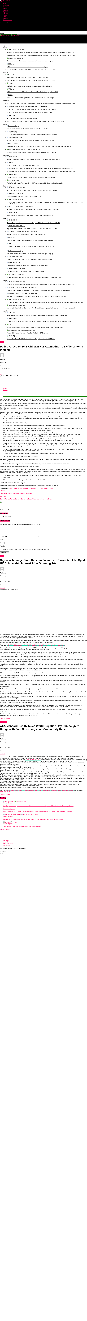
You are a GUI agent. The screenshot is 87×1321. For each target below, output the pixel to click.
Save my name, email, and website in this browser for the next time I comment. (25, 549)
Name (2, 540)
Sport (5, 15)
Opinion (5, 12)
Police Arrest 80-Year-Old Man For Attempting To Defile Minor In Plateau (31, 488)
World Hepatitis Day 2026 (33, 759)
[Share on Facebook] (45, 379)
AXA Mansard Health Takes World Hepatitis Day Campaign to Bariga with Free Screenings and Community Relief (40, 790)
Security (5, 13)
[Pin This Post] (45, 382)
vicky (1, 374)
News (5, 47)
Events (5, 7)
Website (2, 546)
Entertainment (7, 20)
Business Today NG (6, 791)
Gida (4, 4)
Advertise (6, 842)
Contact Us (6, 845)
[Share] (2, 851)
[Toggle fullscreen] (4, 851)
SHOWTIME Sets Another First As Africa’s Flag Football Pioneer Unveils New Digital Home (36, 645)
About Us (6, 840)
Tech (4, 16)
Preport (2, 588)
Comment (3, 537)
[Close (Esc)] (0, 851)
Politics (5, 10)
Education (6, 155)
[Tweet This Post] (45, 380)
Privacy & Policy (8, 843)
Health (5, 8)
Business (6, 5)
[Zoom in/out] (5, 851)
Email (2, 543)
